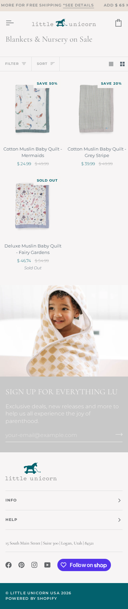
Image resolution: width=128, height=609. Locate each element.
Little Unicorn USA (34, 593)
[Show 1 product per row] (111, 64)
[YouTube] (47, 565)
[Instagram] (34, 565)
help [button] (11, 520)
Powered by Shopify (31, 598)
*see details (78, 5)
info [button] (11, 500)
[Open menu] (15, 22)
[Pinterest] (21, 565)
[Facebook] (8, 565)
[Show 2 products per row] (122, 64)
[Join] (117, 434)
